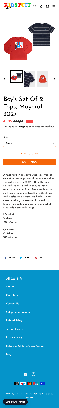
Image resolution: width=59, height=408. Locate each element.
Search (10, 287)
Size (5, 137)
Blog (8, 354)
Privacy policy (14, 337)
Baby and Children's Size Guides (25, 346)
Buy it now (29, 162)
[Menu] (54, 5)
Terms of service (15, 329)
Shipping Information (18, 312)
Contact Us (12, 303)
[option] (16, 76)
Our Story (12, 295)
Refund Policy (14, 320)
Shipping (23, 127)
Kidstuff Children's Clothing (28, 394)
